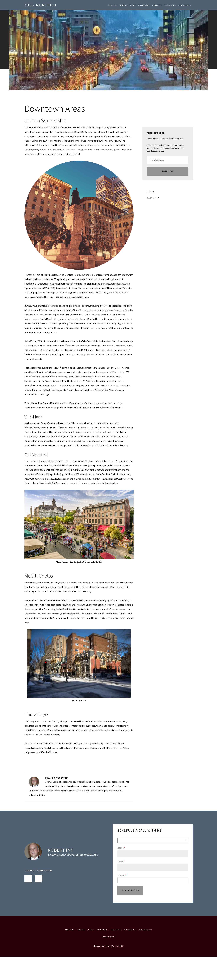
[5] (66, 345)
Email (121, 861)
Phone (121, 875)
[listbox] (152, 840)
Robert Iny (60, 850)
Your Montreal (40, 5)
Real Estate (152, 198)
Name (121, 847)
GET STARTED (130, 890)
